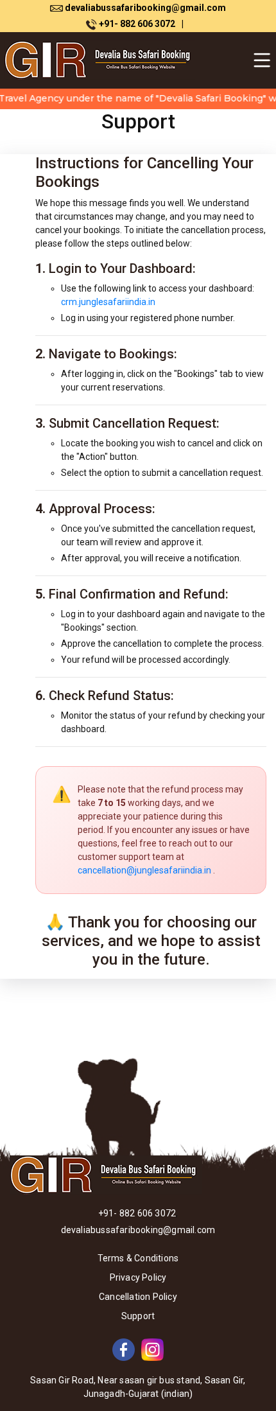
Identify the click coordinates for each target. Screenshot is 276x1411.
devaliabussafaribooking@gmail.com (144, 8)
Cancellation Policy (138, 1297)
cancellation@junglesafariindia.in (144, 870)
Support (138, 1316)
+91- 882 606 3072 (140, 24)
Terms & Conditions (138, 1258)
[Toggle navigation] (262, 60)
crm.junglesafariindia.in (108, 302)
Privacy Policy (138, 1277)
